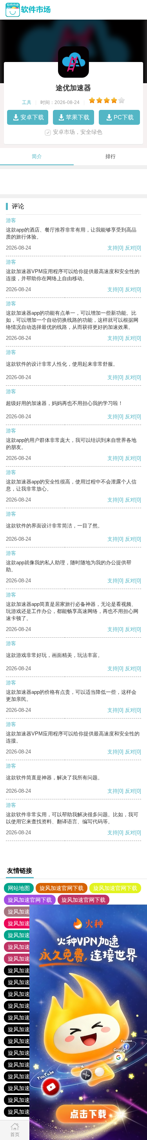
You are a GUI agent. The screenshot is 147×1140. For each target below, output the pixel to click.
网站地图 (19, 888)
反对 (130, 248)
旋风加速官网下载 (61, 888)
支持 (112, 248)
